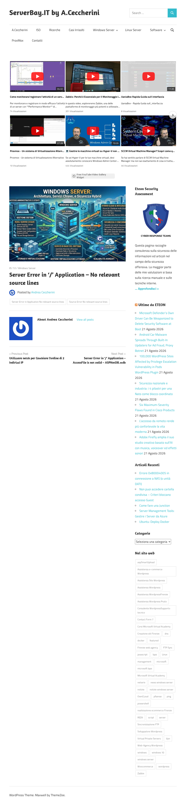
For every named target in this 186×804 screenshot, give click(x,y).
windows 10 (158, 752)
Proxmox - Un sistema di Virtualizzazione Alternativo (37, 151)
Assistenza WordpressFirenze (153, 594)
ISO (38, 30)
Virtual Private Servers (149, 738)
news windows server (162, 682)
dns (166, 633)
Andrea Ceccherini (43, 292)
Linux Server (133, 30)
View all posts (85, 319)
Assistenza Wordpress (149, 587)
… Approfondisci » (147, 288)
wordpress (163, 766)
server (162, 717)
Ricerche (54, 30)
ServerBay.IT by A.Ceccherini (54, 12)
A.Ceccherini (20, 30)
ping (169, 696)
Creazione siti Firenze (148, 633)
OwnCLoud (143, 696)
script (151, 717)
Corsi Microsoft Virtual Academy (154, 626)
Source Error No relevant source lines (88, 302)
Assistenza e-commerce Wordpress (150, 571)
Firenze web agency (148, 647)
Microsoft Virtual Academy (151, 675)
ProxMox (17, 40)
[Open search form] (172, 29)
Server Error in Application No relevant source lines (38, 302)
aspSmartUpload (146, 562)
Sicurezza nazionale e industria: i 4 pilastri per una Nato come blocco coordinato (154, 388)
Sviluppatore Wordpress (150, 731)
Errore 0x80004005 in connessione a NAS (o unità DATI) (152, 478)
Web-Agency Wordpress (150, 745)
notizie (141, 689)
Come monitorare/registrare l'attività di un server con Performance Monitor (37, 96)
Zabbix (141, 773)
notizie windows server (161, 689)
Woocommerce (145, 766)
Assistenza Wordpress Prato (152, 601)
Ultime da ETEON (151, 304)
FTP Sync (167, 647)
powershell (143, 703)
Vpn (168, 738)
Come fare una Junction (154, 505)
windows (142, 752)
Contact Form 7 (145, 619)
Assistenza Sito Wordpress (151, 580)
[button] (13, 115)
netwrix (141, 682)
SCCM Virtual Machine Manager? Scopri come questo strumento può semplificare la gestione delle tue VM (148, 151)
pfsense (158, 696)
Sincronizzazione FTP (148, 724)
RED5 (140, 717)
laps (155, 654)
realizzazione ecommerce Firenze (155, 710)
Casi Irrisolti (76, 30)
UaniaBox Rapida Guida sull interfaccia (142, 96)
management (144, 661)
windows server (146, 759)
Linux (164, 654)
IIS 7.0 (12, 268)
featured (154, 640)
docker (141, 640)
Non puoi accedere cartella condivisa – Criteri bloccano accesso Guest (154, 494)
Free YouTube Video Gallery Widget (91, 176)
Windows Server (103, 30)
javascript (142, 654)
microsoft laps (145, 668)
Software (156, 30)
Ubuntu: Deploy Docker (154, 521)
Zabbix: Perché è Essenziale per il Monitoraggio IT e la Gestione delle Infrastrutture (93, 96)
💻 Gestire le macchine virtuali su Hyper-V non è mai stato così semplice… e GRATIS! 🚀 (93, 151)
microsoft (161, 661)
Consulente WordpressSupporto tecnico (154, 610)
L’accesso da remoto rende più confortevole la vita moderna (154, 426)
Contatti (37, 40)
